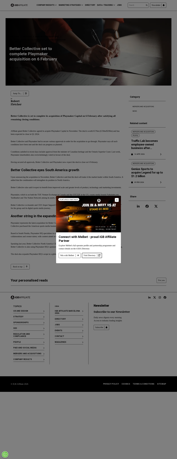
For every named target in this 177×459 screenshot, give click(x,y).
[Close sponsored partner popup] (117, 200)
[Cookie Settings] (5, 454)
